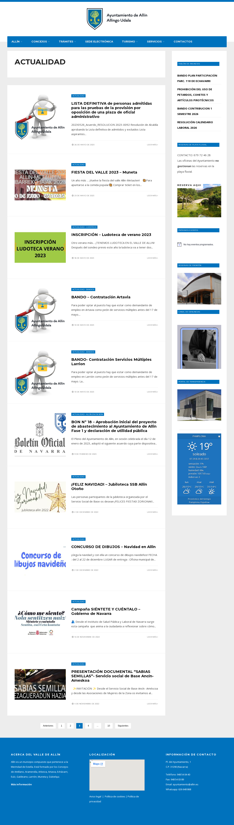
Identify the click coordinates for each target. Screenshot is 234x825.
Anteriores (48, 726)
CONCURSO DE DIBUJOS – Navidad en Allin (113, 547)
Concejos (39, 41)
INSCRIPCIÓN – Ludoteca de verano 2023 (111, 234)
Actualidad (78, 96)
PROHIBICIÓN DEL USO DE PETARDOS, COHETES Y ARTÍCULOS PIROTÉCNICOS (195, 94)
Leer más (152, 145)
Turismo (128, 41)
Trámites (66, 41)
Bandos (90, 289)
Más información (21, 784)
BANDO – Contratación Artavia (101, 297)
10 (108, 726)
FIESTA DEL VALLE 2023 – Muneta (104, 172)
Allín (16, 41)
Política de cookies (115, 796)
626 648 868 (184, 789)
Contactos (183, 41)
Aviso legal (95, 796)
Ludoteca (91, 227)
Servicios (154, 41)
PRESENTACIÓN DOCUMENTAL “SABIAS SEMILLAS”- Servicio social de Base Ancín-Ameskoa (112, 676)
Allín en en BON (94, 414)
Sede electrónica (99, 41)
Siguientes (123, 726)
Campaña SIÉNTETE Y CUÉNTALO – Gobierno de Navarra (105, 611)
